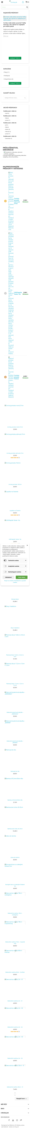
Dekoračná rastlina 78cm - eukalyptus (15, 914)
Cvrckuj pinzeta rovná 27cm (15, 427)
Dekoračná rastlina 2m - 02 (15, 1027)
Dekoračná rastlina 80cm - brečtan (15, 972)
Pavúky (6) (7, 75)
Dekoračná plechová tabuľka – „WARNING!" (15, 713)
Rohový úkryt (15, 599)
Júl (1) (6, 125)
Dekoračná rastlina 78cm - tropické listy (15, 942)
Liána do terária (15, 857)
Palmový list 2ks (15, 771)
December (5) (8, 138)
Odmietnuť (8, 577)
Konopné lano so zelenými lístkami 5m (15, 885)
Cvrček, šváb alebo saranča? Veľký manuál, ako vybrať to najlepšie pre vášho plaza (14, 24)
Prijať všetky (21, 577)
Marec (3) (7, 129)
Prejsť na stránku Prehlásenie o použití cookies (15, 581)
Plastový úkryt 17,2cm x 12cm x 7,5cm (15, 684)
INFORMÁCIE (5, 1117)
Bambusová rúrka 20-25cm (15, 829)
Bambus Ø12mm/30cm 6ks (15, 800)
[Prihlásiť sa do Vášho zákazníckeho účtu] (23, 2)
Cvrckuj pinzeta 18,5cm (16, 377)
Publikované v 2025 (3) (9, 116)
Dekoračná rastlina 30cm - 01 (15, 1087)
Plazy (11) (6, 72)
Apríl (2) (7, 113)
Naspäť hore (21, 1099)
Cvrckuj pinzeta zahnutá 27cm (17, 201)
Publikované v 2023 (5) (9, 136)
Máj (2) (7, 118)
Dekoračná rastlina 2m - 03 (15, 1058)
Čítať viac (5, 36)
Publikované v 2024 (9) (9, 123)
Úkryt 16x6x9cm (15, 628)
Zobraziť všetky (15, 58)
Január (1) (7, 120)
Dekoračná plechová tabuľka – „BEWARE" (15, 741)
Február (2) (8, 131)
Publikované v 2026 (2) (9, 111)
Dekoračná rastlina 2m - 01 (15, 1001)
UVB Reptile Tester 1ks (18, 293)
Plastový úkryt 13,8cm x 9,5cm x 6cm (15, 655)
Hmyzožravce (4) (8, 79)
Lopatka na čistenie (15, 510)
